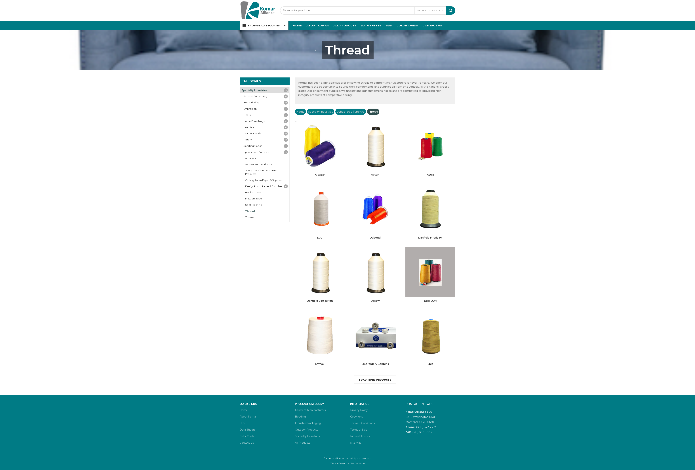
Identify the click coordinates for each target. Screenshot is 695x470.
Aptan (375, 174)
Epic (430, 364)
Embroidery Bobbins (375, 364)
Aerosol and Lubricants (258, 164)
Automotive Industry (255, 96)
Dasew (375, 300)
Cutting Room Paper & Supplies (263, 180)
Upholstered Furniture (351, 111)
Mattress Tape (253, 198)
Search (450, 10)
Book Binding (251, 102)
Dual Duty (430, 300)
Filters (246, 114)
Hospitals (248, 127)
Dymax (319, 364)
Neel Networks (357, 463)
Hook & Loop (253, 192)
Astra (430, 174)
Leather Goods (252, 133)
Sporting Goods (252, 145)
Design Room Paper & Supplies (263, 186)
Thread (250, 211)
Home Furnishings (253, 121)
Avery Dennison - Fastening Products (261, 172)
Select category (428, 10)
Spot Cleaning (253, 204)
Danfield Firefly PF (430, 237)
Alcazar (320, 174)
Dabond (375, 237)
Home (300, 111)
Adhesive (250, 158)
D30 (320, 237)
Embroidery (250, 108)
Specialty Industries (320, 111)
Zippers (249, 217)
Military (247, 139)
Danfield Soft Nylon (320, 300)
